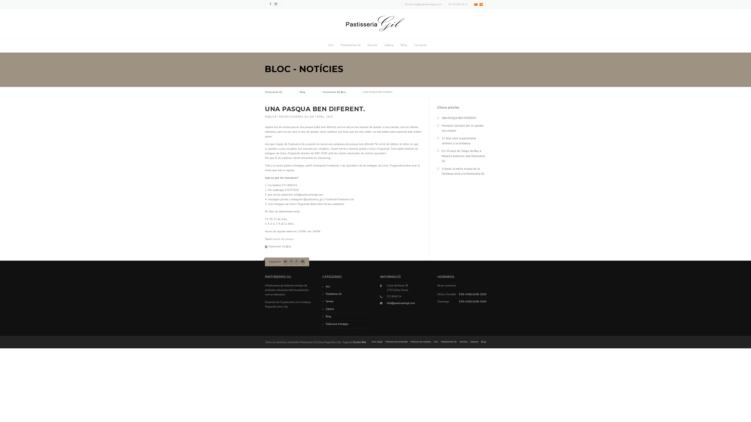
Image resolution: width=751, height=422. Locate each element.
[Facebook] (270, 4)
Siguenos (275, 261)
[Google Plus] (297, 261)
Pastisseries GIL (297, 116)
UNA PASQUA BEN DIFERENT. (459, 118)
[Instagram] (276, 4)
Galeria (388, 45)
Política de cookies (421, 342)
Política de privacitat (396, 342)
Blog (404, 45)
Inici (330, 45)
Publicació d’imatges (337, 324)
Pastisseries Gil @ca (280, 246)
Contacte (420, 45)
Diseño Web (359, 342)
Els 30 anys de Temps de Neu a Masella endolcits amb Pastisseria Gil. (463, 156)
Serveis (372, 45)
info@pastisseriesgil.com (401, 303)
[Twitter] (285, 261)
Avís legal (377, 342)
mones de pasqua (283, 239)
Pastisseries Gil (350, 45)
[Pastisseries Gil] (375, 23)
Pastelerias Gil (334, 294)
